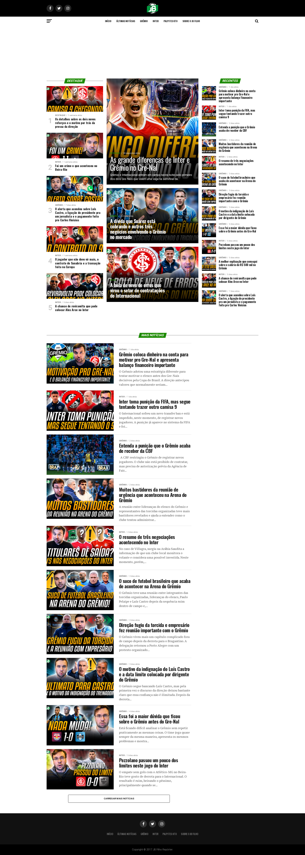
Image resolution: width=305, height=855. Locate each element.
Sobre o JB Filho (191, 21)
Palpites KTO (171, 21)
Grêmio (144, 21)
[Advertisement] (152, 52)
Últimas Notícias (125, 21)
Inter (156, 21)
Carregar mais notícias (119, 798)
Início (108, 21)
